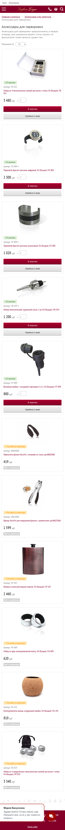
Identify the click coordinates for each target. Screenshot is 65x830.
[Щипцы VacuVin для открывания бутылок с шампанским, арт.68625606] (33, 493)
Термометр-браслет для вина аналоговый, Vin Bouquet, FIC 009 (29, 246)
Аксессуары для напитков (38, 17)
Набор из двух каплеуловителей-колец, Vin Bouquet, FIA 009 (29, 651)
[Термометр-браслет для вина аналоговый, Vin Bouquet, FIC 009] (33, 219)
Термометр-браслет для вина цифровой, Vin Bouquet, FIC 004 (29, 170)
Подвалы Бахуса (27, 9)
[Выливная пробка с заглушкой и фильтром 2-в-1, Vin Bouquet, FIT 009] (33, 359)
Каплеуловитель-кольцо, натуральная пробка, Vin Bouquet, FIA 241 (31, 711)
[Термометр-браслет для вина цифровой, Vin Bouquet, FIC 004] (33, 143)
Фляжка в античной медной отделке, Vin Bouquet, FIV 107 (27, 587)
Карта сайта (33, 827)
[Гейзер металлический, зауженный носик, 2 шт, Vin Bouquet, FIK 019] (33, 289)
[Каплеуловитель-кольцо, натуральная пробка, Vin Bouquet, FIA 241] (33, 687)
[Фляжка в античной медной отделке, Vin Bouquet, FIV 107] (33, 559)
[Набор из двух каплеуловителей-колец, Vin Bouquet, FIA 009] (33, 625)
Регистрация (14, 2)
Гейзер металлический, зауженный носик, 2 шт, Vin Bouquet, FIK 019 (31, 309)
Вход (4, 2)
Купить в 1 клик (32, 116)
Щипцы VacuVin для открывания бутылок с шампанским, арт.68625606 (32, 520)
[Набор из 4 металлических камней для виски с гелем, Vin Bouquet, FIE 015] (33, 65)
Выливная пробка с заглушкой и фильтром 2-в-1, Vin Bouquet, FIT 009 (32, 387)
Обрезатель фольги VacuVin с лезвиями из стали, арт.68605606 (29, 454)
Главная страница (11, 17)
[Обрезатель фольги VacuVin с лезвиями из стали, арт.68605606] (33, 432)
